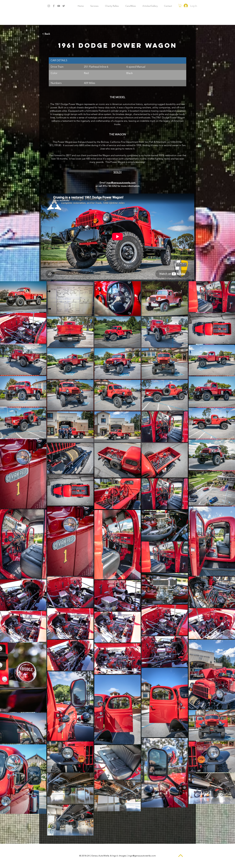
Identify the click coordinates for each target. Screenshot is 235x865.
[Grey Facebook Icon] (53, 5)
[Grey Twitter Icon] (63, 5)
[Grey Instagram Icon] (48, 5)
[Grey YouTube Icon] (58, 5)
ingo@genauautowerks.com (142, 855)
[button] (180, 5)
